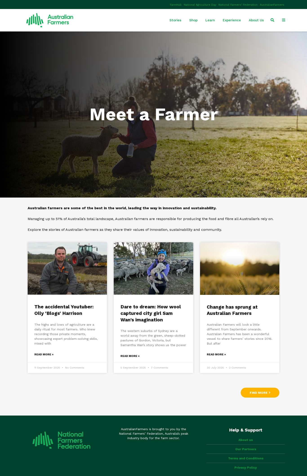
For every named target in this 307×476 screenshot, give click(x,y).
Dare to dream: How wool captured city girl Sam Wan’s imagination (150, 313)
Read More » (43, 354)
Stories (175, 20)
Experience (232, 20)
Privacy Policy (245, 467)
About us (245, 440)
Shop (193, 20)
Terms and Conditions (245, 458)
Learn (210, 20)
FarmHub (176, 4)
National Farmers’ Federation (238, 4)
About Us (256, 20)
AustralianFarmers (272, 4)
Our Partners (245, 449)
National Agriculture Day (200, 4)
